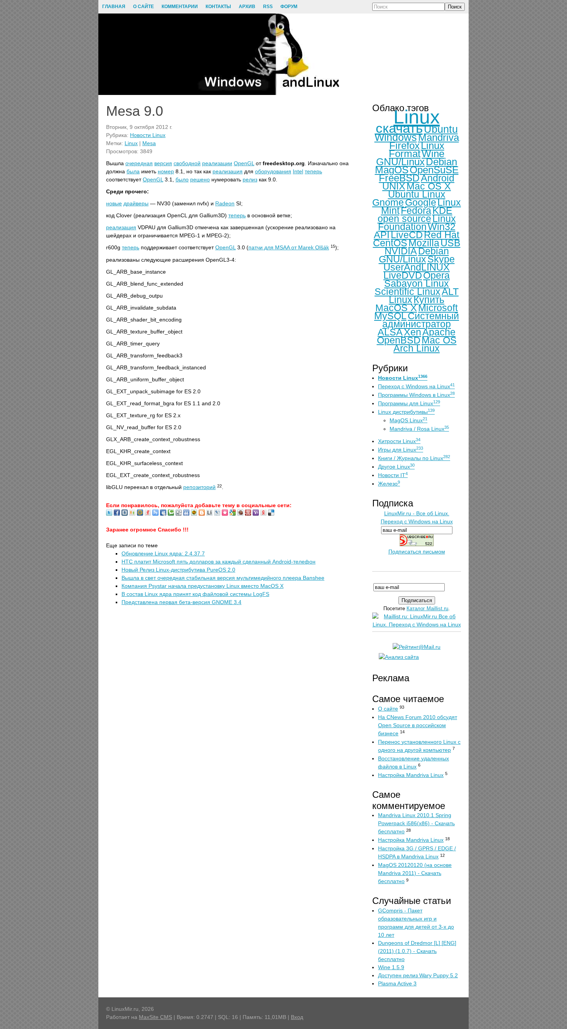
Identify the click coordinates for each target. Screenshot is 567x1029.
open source (404, 218)
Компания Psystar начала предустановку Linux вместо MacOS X (203, 586)
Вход (297, 1017)
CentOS (390, 242)
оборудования (273, 171)
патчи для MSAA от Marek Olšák (288, 247)
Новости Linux (147, 135)
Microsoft (438, 307)
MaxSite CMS (155, 1017)
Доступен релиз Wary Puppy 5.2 (418, 975)
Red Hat (441, 234)
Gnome (388, 202)
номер (166, 171)
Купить (428, 299)
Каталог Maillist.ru (427, 608)
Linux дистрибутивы (406, 412)
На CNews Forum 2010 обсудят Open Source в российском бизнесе (417, 725)
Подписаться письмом (416, 551)
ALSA (390, 332)
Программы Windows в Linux (416, 395)
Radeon (225, 203)
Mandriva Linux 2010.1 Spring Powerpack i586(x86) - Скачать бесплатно (416, 823)
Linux (131, 143)
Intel (298, 171)
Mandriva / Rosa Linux (419, 429)
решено (200, 179)
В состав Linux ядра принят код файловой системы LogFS (195, 594)
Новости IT (393, 475)
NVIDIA (401, 250)
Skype (441, 259)
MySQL (390, 315)
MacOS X (396, 307)
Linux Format (416, 149)
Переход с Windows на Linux (416, 386)
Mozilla (423, 242)
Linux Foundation (417, 222)
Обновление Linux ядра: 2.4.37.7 (163, 553)
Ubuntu (441, 129)
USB (450, 242)
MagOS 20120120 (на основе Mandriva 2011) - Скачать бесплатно (415, 873)
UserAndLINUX (416, 267)
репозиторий (199, 487)
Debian (441, 162)
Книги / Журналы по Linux (414, 458)
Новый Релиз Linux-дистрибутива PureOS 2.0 (178, 570)
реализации (217, 163)
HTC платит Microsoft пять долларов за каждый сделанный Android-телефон (219, 562)
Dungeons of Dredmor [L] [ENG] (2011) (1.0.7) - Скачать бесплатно (417, 951)
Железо (389, 484)
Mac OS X (429, 186)
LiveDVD (402, 275)
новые (114, 203)
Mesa (149, 143)
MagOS (391, 170)
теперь (313, 171)
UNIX (393, 186)
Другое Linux (396, 467)
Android (437, 178)
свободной (187, 163)
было (182, 179)
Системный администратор (420, 319)
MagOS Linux (408, 420)
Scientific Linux (407, 291)
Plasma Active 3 (397, 983)
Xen (412, 332)
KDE (442, 210)
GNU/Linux (400, 162)
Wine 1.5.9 (391, 967)
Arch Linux (416, 348)
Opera (436, 275)
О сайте (388, 709)
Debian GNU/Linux (414, 254)
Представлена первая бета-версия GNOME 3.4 (181, 602)
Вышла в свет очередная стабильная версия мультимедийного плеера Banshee (223, 578)
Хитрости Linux (399, 441)
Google (420, 202)
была (133, 171)
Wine (433, 153)
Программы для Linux (409, 403)
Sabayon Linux (416, 283)
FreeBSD (399, 178)
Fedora (416, 210)
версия (163, 163)
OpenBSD (398, 340)
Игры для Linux (400, 450)
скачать (399, 127)
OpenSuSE (434, 170)
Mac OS (439, 340)
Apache (439, 332)
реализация (228, 171)
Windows (396, 137)
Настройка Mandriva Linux (411, 775)
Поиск (455, 7)
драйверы (135, 203)
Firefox (404, 145)
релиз (250, 179)
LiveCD (407, 234)
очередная (139, 163)
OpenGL (244, 163)
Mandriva (438, 137)
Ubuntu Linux (417, 194)
